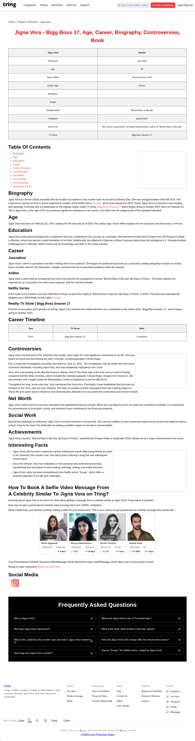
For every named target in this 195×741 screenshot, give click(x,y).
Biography (18, 153)
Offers (120, 701)
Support (84, 5)
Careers (145, 701)
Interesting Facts (22, 186)
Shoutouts (57, 5)
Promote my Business (163, 5)
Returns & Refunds (151, 696)
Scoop (97, 203)
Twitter (173, 707)
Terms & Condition (101, 691)
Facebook (174, 701)
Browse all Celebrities (152, 691)
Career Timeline (21, 168)
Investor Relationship (102, 701)
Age (15, 157)
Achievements (20, 182)
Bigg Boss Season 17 (109, 207)
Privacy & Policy (99, 696)
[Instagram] (14, 587)
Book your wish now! (49, 567)
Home (11, 22)
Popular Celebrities (27, 22)
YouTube (174, 696)
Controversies (20, 171)
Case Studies (123, 706)
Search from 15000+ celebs (134, 5)
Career (16, 164)
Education (18, 160)
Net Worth (18, 175)
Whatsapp (174, 712)
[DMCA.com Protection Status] (98, 734)
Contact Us (122, 696)
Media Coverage (75, 696)
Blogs (69, 701)
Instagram (174, 691)
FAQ (119, 691)
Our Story (71, 691)
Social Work (19, 179)
